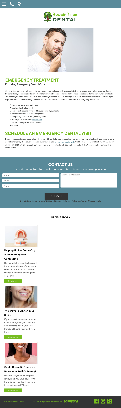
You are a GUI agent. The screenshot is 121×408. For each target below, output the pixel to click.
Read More (13, 281)
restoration (37, 119)
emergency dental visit (64, 142)
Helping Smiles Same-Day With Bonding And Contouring (20, 254)
